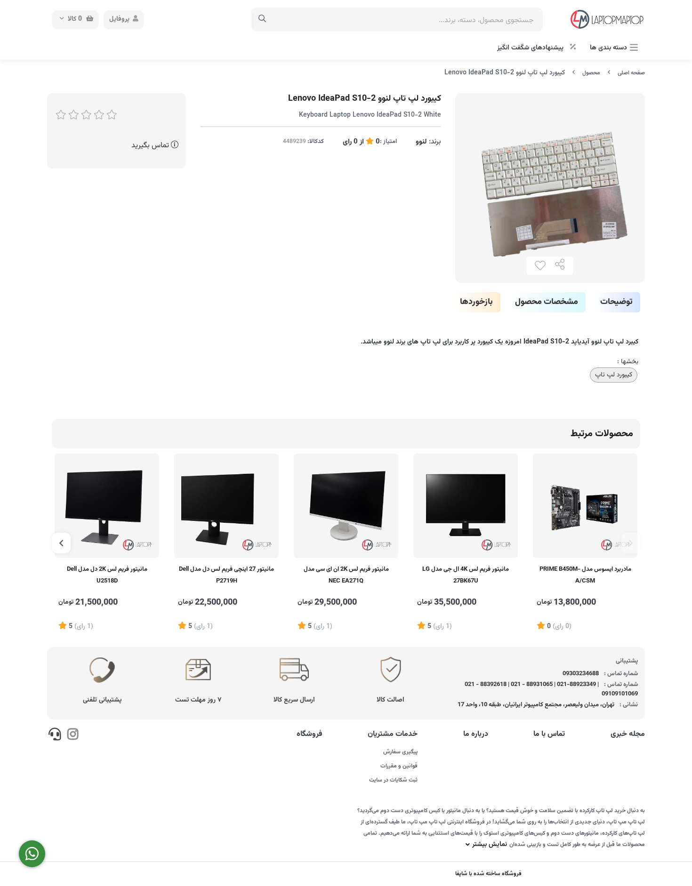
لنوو (421, 141)
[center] (262, 20)
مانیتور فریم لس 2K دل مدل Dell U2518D (107, 575)
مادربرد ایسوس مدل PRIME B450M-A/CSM (585, 575)
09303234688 (581, 673)
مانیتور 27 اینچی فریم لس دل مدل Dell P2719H (226, 575)
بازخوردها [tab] (476, 302)
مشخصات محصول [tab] (546, 302)
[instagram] (72, 736)
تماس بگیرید (151, 146)
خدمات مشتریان (393, 734)
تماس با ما (549, 734)
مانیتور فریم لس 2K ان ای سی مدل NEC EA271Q (346, 575)
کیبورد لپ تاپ (613, 374)
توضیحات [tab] (616, 302)
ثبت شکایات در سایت (393, 780)
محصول (591, 73)
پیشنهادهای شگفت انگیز (531, 48)
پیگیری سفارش (400, 752)
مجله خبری (628, 734)
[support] (55, 736)
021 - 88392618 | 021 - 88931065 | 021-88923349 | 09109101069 (551, 689)
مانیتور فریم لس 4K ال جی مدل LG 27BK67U (465, 575)
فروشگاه (309, 734)
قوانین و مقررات (399, 766)
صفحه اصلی (631, 73)
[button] (630, 543)
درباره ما (475, 734)
